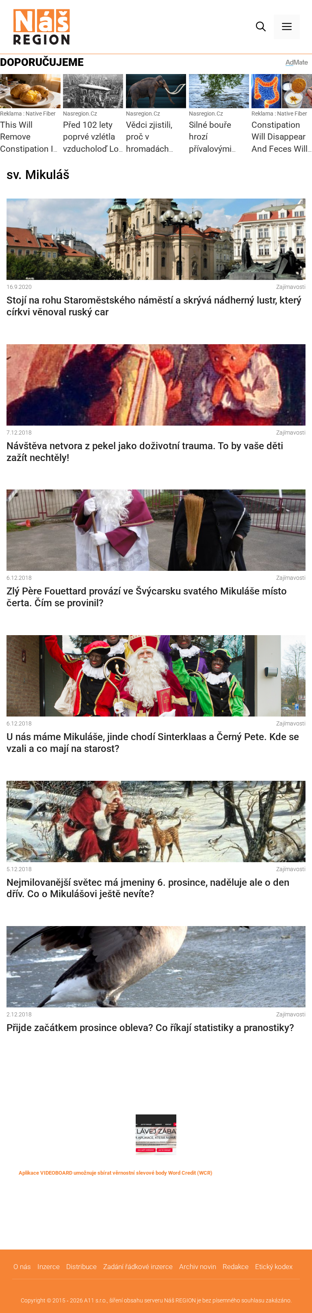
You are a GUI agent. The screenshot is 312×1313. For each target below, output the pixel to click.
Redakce (236, 1267)
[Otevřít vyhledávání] (261, 27)
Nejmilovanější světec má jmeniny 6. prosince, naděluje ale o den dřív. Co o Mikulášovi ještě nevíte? (147, 888)
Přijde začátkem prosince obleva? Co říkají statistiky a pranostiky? (150, 1027)
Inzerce (48, 1267)
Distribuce (81, 1267)
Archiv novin (197, 1267)
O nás (22, 1267)
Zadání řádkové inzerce (138, 1267)
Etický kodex (273, 1267)
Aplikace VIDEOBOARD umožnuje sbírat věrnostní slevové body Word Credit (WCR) (115, 1173)
